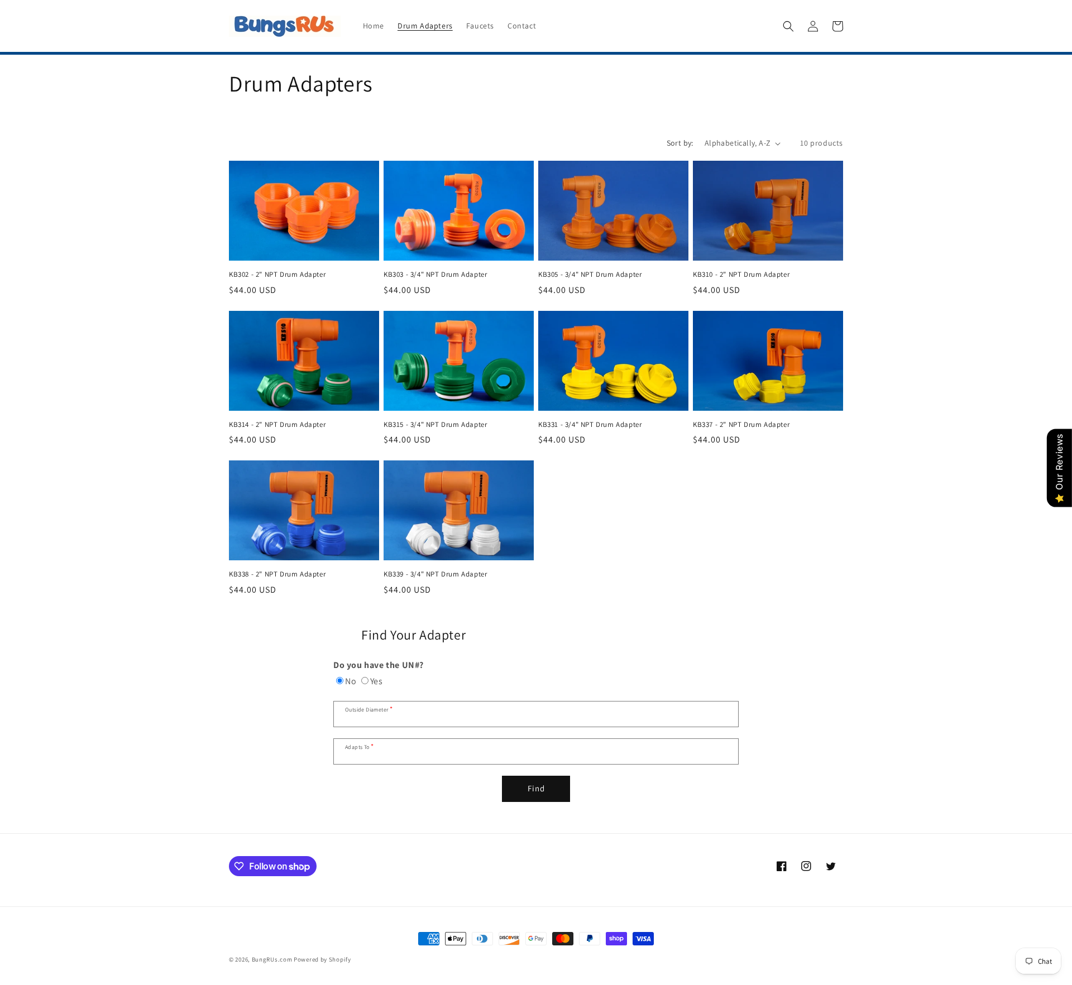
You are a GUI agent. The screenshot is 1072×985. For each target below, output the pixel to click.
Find (536, 788)
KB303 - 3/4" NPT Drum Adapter (435, 274)
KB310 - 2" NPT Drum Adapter (741, 274)
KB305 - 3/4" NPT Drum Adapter (590, 274)
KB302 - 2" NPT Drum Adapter (277, 274)
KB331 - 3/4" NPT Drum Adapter (590, 424)
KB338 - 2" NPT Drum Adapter (277, 574)
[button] (788, 26)
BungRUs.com (272, 959)
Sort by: (680, 143)
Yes (376, 681)
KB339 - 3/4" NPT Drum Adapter (435, 574)
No (350, 681)
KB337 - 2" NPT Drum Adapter (741, 424)
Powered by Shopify (322, 959)
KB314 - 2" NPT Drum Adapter (277, 424)
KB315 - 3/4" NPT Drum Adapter (435, 424)
